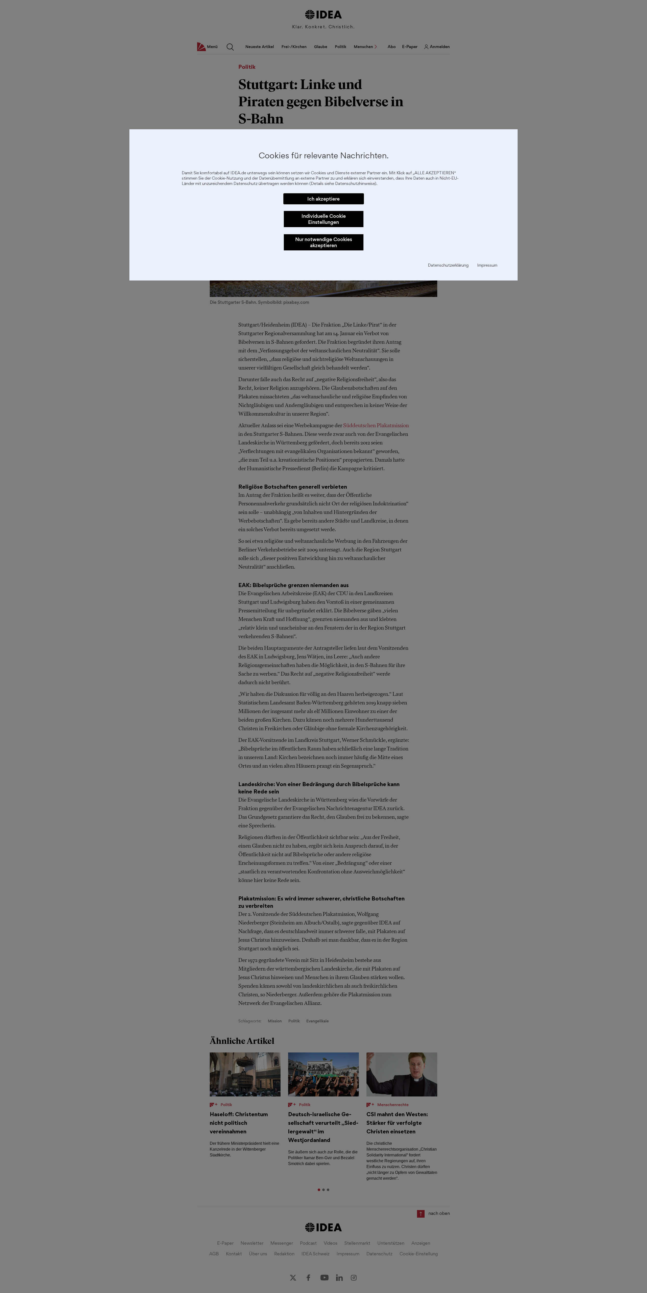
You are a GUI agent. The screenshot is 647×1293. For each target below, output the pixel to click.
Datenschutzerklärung (448, 266)
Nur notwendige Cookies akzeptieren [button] (323, 242)
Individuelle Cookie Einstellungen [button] (324, 219)
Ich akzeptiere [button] (323, 199)
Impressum (487, 266)
